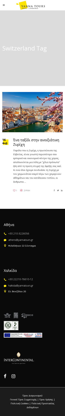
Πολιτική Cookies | (21, 403)
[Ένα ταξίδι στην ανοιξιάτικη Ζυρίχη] (32, 112)
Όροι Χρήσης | (47, 399)
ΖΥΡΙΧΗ (27, 190)
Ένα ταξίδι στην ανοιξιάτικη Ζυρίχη (36, 142)
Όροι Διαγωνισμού (32, 395)
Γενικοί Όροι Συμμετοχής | (24, 399)
